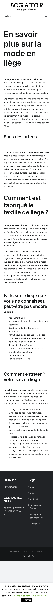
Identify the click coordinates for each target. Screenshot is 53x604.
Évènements (11, 487)
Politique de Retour (35, 507)
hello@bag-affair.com (14, 507)
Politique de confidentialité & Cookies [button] (31, 596)
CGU (32, 487)
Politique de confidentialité (37, 516)
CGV (32, 493)
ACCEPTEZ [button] (26, 600)
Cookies (34, 499)
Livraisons (35, 523)
